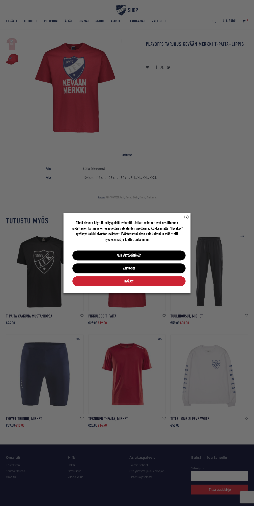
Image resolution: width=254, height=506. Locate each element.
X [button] (186, 217)
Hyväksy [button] (129, 281)
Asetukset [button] (129, 268)
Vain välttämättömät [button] (129, 255)
